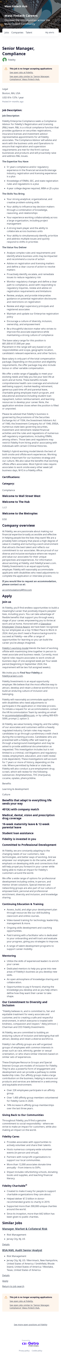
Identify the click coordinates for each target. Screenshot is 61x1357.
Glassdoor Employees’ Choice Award (26, 625)
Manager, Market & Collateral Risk (24, 1229)
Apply (5, 1280)
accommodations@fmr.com (17, 590)
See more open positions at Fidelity (30, 1324)
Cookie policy (37, 1350)
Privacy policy (24, 1350)
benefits (33, 373)
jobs (7, 32)
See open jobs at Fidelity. (21, 72)
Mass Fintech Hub (16, 6)
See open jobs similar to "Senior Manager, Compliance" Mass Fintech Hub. (30, 78)
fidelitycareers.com (12, 676)
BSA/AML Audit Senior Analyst (22, 1250)
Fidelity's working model (15, 648)
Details (6, 1244)
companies (17, 32)
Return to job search (13, 1286)
